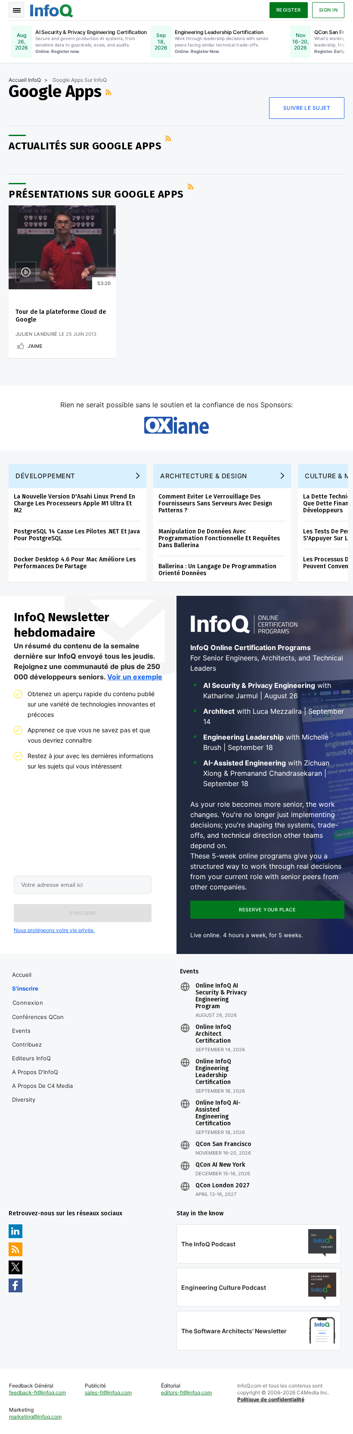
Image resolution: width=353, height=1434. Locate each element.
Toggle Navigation (16, 10)
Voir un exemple (134, 676)
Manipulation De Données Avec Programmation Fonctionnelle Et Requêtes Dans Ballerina (219, 538)
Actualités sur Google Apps (85, 146)
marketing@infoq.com (35, 1416)
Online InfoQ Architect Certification (213, 1034)
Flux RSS (109, 92)
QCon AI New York (220, 1164)
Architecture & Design (203, 476)
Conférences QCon (38, 1016)
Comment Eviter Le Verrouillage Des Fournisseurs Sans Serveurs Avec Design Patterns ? (215, 503)
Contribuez (27, 1044)
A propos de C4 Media (42, 1085)
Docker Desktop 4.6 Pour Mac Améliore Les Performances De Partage (75, 563)
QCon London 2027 (222, 1185)
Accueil (21, 974)
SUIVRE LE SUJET (307, 108)
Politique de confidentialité (270, 1399)
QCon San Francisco (223, 1144)
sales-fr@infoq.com (108, 1392)
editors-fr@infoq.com (186, 1392)
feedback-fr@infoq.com (37, 1392)
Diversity (23, 1099)
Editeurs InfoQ (31, 1058)
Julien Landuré (36, 334)
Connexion (27, 1002)
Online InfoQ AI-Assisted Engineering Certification (218, 1113)
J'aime (35, 346)
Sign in (328, 10)
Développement (45, 476)
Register (288, 10)
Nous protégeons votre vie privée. (54, 930)
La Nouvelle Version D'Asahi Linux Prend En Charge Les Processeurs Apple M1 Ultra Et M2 (74, 503)
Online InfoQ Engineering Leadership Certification (213, 1072)
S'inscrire (25, 988)
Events (21, 1030)
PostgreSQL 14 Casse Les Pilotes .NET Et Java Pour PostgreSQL (77, 535)
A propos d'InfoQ (35, 1072)
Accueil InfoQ (25, 80)
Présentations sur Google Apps (96, 194)
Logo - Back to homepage (51, 9)
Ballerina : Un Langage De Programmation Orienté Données (217, 570)
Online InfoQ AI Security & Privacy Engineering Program (221, 996)
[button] (83, 913)
